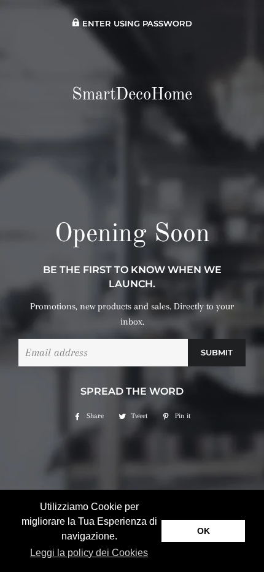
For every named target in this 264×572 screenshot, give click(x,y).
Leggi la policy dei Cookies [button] (89, 552)
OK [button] (203, 531)
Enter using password (136, 23)
